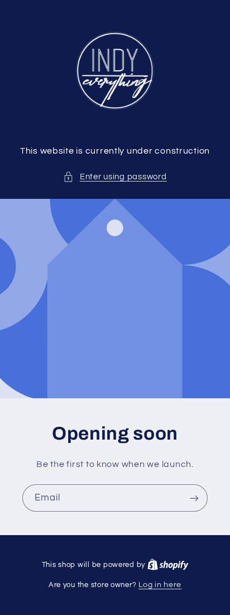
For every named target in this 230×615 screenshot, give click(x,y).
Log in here (159, 585)
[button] (114, 177)
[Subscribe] (194, 498)
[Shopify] (168, 565)
